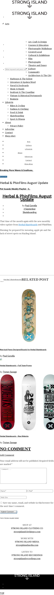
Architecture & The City (39, 75)
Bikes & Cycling (17, 105)
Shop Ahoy (10, 135)
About (8, 122)
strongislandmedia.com (27, 545)
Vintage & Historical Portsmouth (26, 95)
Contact (9, 132)
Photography (34, 61)
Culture (32, 68)
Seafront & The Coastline (22, 92)
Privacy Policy (16, 125)
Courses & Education (38, 45)
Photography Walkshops (40, 48)
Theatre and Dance (37, 65)
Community (34, 72)
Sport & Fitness (17, 119)
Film (30, 58)
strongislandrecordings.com (27, 558)
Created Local (35, 51)
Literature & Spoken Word (23, 82)
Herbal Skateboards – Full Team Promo (16, 365)
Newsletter (30, 584)
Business (14, 98)
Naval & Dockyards (19, 85)
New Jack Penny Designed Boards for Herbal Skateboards (23, 349)
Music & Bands (17, 88)
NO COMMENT (15, 449)
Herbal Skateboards (27, 224)
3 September (30, 209)
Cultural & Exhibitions (39, 55)
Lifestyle (9, 102)
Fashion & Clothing (19, 109)
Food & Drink (16, 112)
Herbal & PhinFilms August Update (27, 197)
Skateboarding (17, 115)
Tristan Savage (10, 372)
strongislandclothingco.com (27, 531)
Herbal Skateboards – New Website (14, 436)
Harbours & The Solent (21, 78)
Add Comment (7, 455)
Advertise (9, 129)
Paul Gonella (31, 205)
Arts (28, 141)
